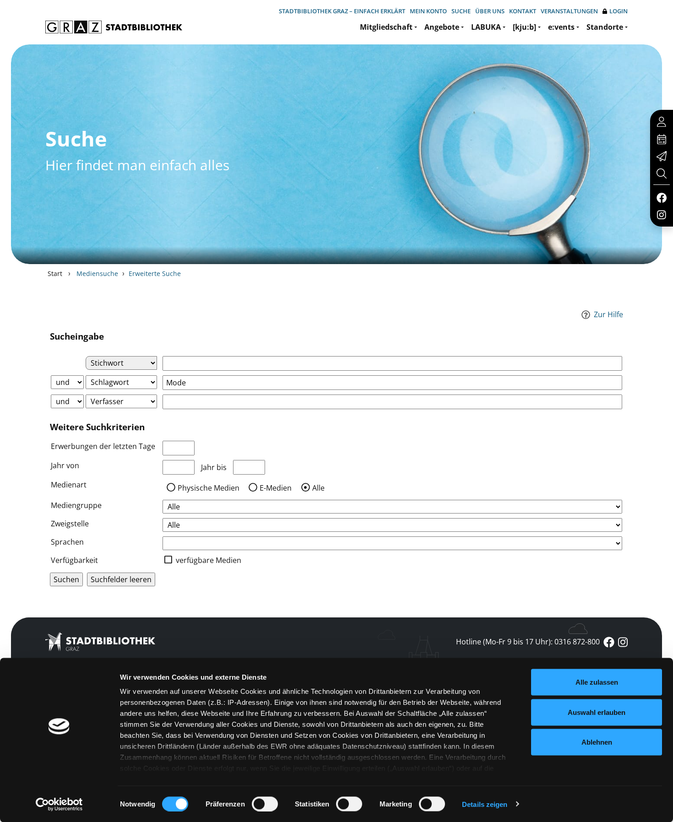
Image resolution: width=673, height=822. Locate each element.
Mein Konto (428, 11)
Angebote (441, 27)
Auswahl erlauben (596, 712)
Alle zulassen (596, 682)
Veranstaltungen (569, 11)
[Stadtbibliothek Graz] (113, 27)
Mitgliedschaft (386, 27)
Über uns (490, 11)
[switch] (265, 803)
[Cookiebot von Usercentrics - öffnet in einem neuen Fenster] (59, 804)
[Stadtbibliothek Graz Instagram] (661, 214)
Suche (461, 11)
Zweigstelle (70, 524)
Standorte (604, 27)
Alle (318, 488)
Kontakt (522, 11)
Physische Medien (208, 488)
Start (55, 273)
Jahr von (65, 465)
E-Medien (276, 488)
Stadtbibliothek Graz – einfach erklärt (342, 11)
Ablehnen (596, 742)
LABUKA (486, 27)
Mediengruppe (76, 505)
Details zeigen (484, 804)
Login (618, 11)
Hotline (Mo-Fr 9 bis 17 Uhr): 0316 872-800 (528, 642)
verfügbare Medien (208, 560)
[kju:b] (524, 27)
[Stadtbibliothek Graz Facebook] (661, 197)
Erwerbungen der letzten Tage (103, 446)
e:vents (561, 27)
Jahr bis (214, 467)
